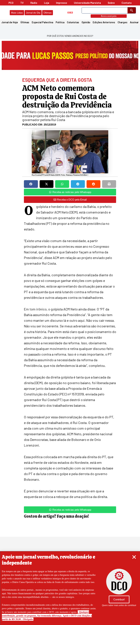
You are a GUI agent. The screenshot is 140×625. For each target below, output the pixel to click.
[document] (70, 312)
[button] (134, 557)
